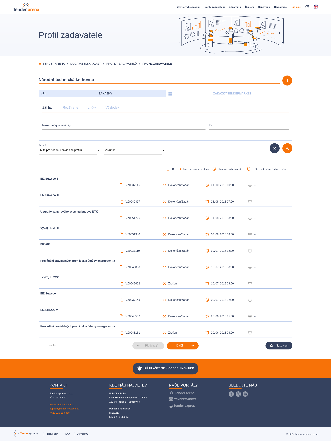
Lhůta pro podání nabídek (230, 169)
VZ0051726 (133, 218)
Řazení (42, 145)
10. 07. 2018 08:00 (222, 283)
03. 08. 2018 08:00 (222, 234)
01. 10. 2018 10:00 (222, 185)
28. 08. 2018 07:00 (222, 201)
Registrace (280, 7)
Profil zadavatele (157, 63)
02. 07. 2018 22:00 (222, 299)
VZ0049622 (133, 283)
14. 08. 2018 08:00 (222, 218)
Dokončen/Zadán (178, 185)
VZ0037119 (133, 250)
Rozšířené (70, 107)
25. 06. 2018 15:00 (222, 316)
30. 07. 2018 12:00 (222, 250)
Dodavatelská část (85, 63)
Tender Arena (54, 63)
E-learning (235, 7)
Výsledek (112, 107)
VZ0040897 (133, 201)
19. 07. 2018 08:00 (222, 267)
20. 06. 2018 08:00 (222, 332)
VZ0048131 (133, 332)
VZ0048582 (133, 316)
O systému (82, 433)
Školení (249, 7)
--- (255, 185)
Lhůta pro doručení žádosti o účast (270, 169)
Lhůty (92, 107)
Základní (49, 107)
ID (210, 125)
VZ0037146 (133, 185)
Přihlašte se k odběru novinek (165, 368)
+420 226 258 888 (60, 412)
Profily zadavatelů (214, 7)
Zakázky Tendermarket (232, 93)
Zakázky (105, 93)
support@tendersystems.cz (64, 408)
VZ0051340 (133, 234)
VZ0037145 (133, 299)
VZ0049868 (133, 267)
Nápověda (264, 7)
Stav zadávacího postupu (196, 169)
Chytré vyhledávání (188, 7)
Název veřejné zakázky (56, 125)
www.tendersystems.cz (62, 404)
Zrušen (172, 283)
